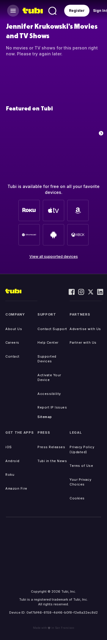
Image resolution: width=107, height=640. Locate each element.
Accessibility (49, 394)
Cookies (77, 498)
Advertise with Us (85, 329)
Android (12, 461)
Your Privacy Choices (80, 482)
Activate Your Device (49, 377)
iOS (8, 447)
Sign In (99, 10)
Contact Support (52, 329)
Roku (9, 474)
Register (77, 10)
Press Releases (51, 447)
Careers (12, 342)
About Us (13, 329)
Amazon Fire (16, 488)
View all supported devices (53, 256)
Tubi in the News (52, 461)
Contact (12, 356)
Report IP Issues (52, 407)
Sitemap (44, 417)
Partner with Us (83, 342)
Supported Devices (46, 359)
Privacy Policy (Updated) (82, 449)
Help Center (48, 342)
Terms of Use (81, 466)
